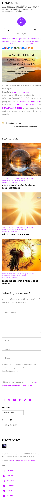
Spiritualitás (36, 41)
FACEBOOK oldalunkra (30, 101)
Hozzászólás (10, 313)
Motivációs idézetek (9, 41)
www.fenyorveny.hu (20, 92)
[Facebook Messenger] (9, 48)
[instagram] (14, 400)
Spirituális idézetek (24, 41)
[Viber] (26, 48)
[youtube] (30, 400)
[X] (15, 48)
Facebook (10, 471)
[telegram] (20, 400)
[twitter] (25, 400)
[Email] (17, 48)
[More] (32, 48)
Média (30, 39)
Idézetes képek (16, 39)
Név (6, 341)
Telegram (10, 486)
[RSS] (29, 48)
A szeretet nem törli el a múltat (21, 32)
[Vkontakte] (23, 48)
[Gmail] (20, 48)
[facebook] (4, 400)
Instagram (10, 481)
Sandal (5, 39)
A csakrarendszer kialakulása (25, 127)
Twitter (9, 491)
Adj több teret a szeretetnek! (15, 234)
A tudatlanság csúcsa (14, 123)
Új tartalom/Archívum (18, 44)
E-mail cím (9, 349)
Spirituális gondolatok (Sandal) (14, 178)
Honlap (7, 358)
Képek (25, 39)
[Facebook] (3, 48)
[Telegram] (12, 48)
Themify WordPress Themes (26, 460)
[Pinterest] (6, 48)
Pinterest (9, 476)
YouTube (9, 496)
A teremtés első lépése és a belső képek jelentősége (18, 186)
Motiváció (36, 39)
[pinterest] (9, 400)
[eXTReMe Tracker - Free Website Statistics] (4, 447)
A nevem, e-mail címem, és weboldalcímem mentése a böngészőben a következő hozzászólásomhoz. (19, 368)
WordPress (13, 460)
